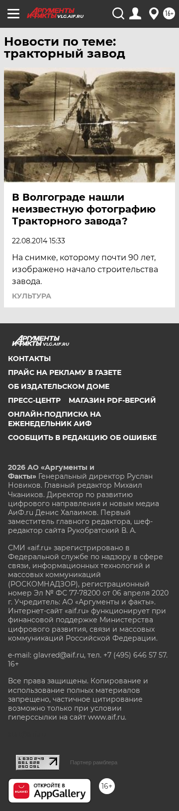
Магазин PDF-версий (112, 400)
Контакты (29, 358)
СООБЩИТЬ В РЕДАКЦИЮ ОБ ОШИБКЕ (82, 437)
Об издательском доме (58, 386)
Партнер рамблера (93, 762)
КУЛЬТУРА (31, 296)
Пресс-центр (34, 400)
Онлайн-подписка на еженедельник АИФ (54, 419)
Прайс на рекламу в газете (64, 372)
